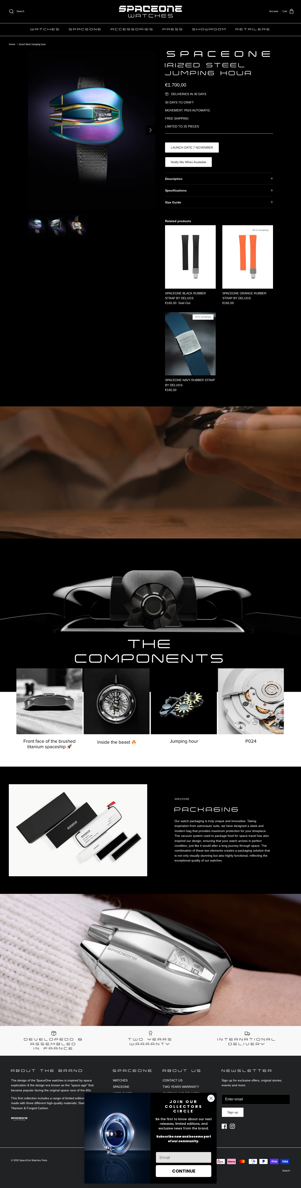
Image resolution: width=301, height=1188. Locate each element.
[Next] (150, 130)
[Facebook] (224, 1126)
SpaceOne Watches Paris (33, 1160)
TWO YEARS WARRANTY (181, 1086)
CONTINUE (183, 1171)
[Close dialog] (211, 1098)
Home (12, 44)
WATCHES (45, 29)
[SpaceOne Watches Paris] (150, 11)
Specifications (176, 190)
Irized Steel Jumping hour (32, 44)
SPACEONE (85, 29)
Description (173, 179)
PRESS (173, 29)
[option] (92, 130)
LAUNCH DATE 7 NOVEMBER (192, 147)
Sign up (232, 1112)
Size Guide (173, 202)
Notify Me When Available (188, 162)
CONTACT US (172, 1080)
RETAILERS (253, 29)
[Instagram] (232, 1126)
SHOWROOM (209, 29)
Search (286, 1170)
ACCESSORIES (132, 29)
